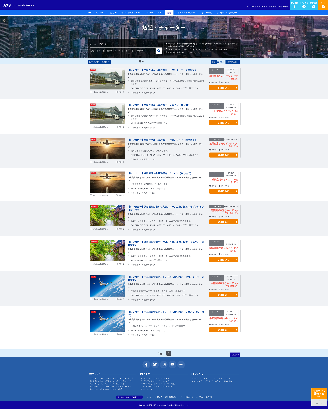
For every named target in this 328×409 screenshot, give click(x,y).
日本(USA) (93, 62)
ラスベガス (93, 389)
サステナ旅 (207, 12)
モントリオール (146, 389)
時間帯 (105, 62)
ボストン (119, 386)
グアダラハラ (205, 378)
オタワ (166, 378)
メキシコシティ (198, 381)
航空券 (113, 12)
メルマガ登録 (251, 7)
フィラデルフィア (96, 386)
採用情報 (209, 397)
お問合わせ (189, 397)
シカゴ (115, 381)
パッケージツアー (153, 12)
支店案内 (260, 7)
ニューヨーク (109, 384)
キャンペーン (99, 12)
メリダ (207, 381)
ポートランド (109, 386)
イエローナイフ (146, 378)
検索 (159, 51)
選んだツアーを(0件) (319, 393)
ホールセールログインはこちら (129, 397)
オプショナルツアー (130, 12)
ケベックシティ (165, 381)
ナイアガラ (171, 384)
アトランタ (93, 378)
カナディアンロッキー (149, 381)
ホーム (93, 44)
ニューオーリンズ (96, 384)
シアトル (107, 381)
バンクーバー (146, 386)
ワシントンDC (116, 389)
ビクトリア (156, 386)
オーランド (117, 378)
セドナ (130, 381)
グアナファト (217, 378)
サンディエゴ (128, 378)
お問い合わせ (277, 7)
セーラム (122, 381)
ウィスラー (158, 378)
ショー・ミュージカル (185, 12)
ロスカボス (228, 381)
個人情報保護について (173, 397)
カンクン (195, 378)
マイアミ (127, 386)
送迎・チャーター (106, 44)
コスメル (227, 378)
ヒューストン (121, 384)
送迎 (169, 12)
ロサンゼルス (104, 389)
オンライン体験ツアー (227, 12)
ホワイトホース (168, 386)
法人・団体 (268, 7)
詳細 (223, 87)
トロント (162, 384)
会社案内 (199, 397)
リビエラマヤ (217, 381)
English (285, 7)
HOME (89, 12)
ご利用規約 (158, 397)
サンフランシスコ (96, 381)
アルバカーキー (105, 378)
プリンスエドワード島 (149, 384)
